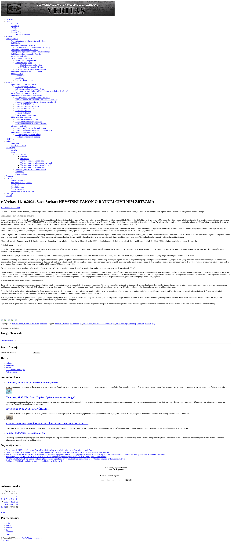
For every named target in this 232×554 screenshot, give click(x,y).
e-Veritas (14, 28)
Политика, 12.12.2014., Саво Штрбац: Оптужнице (32, 382)
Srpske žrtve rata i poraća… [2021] (24, 84)
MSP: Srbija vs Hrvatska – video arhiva (30, 69)
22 (14, 504)
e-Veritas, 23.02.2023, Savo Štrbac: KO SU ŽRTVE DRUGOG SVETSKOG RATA (47, 423)
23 (17, 504)
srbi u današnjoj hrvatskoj (126, 324)
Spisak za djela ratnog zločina (26, 119)
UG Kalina (10, 139)
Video (13, 152)
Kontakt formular (17, 187)
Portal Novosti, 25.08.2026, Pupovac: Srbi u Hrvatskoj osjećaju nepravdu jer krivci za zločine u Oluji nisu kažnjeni (50, 450)
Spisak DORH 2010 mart (25, 108)
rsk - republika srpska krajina (104, 324)
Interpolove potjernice (19, 56)
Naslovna (9, 19)
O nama (9, 178)
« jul (3, 512)
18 (5, 504)
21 (12, 504)
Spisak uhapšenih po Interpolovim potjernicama (33, 130)
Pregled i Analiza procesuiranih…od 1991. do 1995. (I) (36, 100)
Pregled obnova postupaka (25, 115)
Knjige (8, 141)
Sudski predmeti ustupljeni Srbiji (27, 137)
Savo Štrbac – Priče (18, 146)
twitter (8, 523)
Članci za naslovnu (31, 324)
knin (85, 324)
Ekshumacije (20, 76)
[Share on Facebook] (2, 320)
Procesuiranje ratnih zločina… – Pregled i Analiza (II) (35, 102)
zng (153, 324)
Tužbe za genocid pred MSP (21, 58)
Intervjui (23, 156)
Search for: (5, 353)
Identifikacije (20, 78)
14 (12, 502)
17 (2, 504)
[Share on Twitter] (5, 320)
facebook (9, 532)
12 (7, 502)
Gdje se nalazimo (17, 189)
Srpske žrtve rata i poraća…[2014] (24, 93)
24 (2, 507)
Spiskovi (9, 82)
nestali (89, 324)
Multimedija (10, 148)
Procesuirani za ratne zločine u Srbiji (24, 132)
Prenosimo (19, 172)
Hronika (14, 30)
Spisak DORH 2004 (23, 113)
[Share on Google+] (9, 320)
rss (7, 530)
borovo (66, 324)
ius (81, 324)
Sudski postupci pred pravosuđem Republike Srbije (30, 52)
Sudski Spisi (15, 43)
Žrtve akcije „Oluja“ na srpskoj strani (29, 89)
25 (5, 507)
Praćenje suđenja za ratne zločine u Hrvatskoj (32, 47)
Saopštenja (15, 26)
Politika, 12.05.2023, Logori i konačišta (25, 433)
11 (5, 502)
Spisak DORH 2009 (23, 111)
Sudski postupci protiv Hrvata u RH (24, 50)
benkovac (58, 324)
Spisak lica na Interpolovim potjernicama (31, 128)
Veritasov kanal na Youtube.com (32, 167)
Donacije (9, 194)
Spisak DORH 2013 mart (25, 104)
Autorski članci (16, 32)
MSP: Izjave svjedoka (23, 63)
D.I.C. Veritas (20, 154)
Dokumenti (24, 159)
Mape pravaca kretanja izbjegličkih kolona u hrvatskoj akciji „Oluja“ (41, 91)
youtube (9, 527)
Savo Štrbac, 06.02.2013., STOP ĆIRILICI (27, 409)
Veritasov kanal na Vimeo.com (32, 161)
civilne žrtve (74, 324)
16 (17, 502)
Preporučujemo (21, 174)
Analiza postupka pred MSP (26, 60)
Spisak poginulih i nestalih (25, 87)
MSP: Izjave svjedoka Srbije (31, 65)
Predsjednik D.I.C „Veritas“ (21, 183)
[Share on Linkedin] (12, 320)
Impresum (37, 538)
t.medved (140, 324)
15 (14, 502)
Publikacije (15, 143)
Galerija (14, 150)
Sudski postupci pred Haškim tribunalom (26, 71)
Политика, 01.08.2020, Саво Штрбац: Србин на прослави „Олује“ (40, 397)
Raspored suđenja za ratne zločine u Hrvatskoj (28, 41)
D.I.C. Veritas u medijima (20, 34)
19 (7, 504)
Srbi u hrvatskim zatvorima (21, 117)
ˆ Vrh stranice (6, 540)
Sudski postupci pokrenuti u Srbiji (28, 135)
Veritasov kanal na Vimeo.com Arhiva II (35, 165)
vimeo (8, 525)
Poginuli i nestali (17, 74)
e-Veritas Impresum (18, 180)
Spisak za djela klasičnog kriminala (28, 122)
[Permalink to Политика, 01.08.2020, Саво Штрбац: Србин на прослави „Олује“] (9, 393)
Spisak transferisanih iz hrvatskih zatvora (31, 124)
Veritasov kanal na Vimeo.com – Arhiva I (36, 163)
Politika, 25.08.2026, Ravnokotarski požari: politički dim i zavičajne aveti (34, 461)
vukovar (148, 324)
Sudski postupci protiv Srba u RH (23, 45)
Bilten (8, 21)
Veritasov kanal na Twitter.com (22, 191)
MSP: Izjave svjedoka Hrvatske (32, 67)
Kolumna (14, 23)
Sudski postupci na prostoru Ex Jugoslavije (27, 54)
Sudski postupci (12, 39)
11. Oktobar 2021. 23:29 (10, 208)
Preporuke (10, 176)
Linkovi (9, 196)
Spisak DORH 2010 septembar (27, 106)
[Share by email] (16, 320)
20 (10, 504)
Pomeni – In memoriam (24, 80)
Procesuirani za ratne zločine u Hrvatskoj (26, 95)
